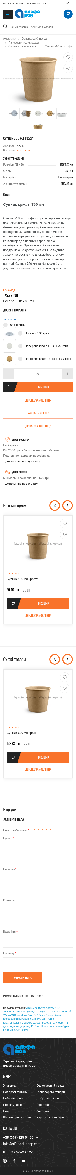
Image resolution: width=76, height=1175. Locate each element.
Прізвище (9, 953)
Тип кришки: (10, 319)
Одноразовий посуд (50, 1085)
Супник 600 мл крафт (22, 733)
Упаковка (9, 1085)
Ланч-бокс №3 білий (33, 1015)
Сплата (8, 1111)
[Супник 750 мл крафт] (38, 78)
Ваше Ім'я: (9, 931)
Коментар (9, 900)
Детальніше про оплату (21, 483)
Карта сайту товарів (50, 1117)
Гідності (8, 838)
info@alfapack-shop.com (21, 1144)
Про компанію (13, 1104)
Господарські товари (51, 1092)
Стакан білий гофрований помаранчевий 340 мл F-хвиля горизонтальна (32, 1019)
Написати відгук (23, 977)
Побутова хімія (13, 1098)
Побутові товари (48, 1098)
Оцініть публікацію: (15, 830)
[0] (68, 14)
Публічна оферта (13, 3)
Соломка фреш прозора (36, 1022)
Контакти (43, 1111)
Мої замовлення (36, 3)
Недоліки (9, 869)
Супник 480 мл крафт (22, 579)
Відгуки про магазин (17, 1117)
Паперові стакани (15, 1092)
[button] (67, 373)
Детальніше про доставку (22, 461)
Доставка (43, 1104)
